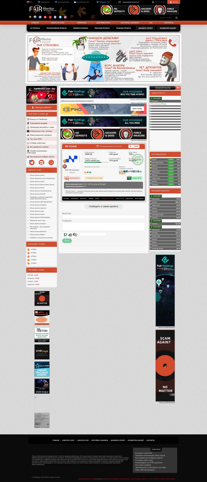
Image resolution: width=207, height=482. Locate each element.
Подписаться (122, 58)
